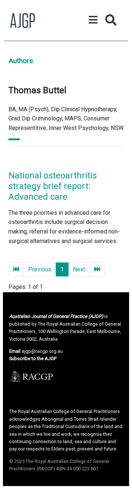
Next (79, 269)
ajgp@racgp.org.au (42, 351)
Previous (39, 269)
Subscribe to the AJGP (32, 358)
